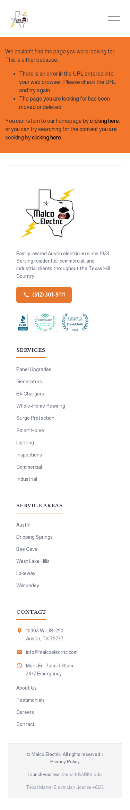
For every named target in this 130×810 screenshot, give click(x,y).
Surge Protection (35, 418)
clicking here (104, 121)
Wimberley (27, 585)
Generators (29, 381)
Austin (23, 525)
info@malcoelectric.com (52, 652)
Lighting (25, 442)
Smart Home (30, 430)
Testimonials (30, 700)
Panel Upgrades (33, 369)
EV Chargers (30, 394)
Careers (25, 712)
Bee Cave (26, 549)
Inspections (29, 455)
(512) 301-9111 (48, 295)
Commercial (29, 467)
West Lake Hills (33, 561)
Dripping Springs (34, 537)
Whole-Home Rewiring (40, 406)
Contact (25, 724)
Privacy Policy (65, 761)
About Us (26, 688)
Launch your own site (48, 774)
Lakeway (25, 573)
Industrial (26, 479)
